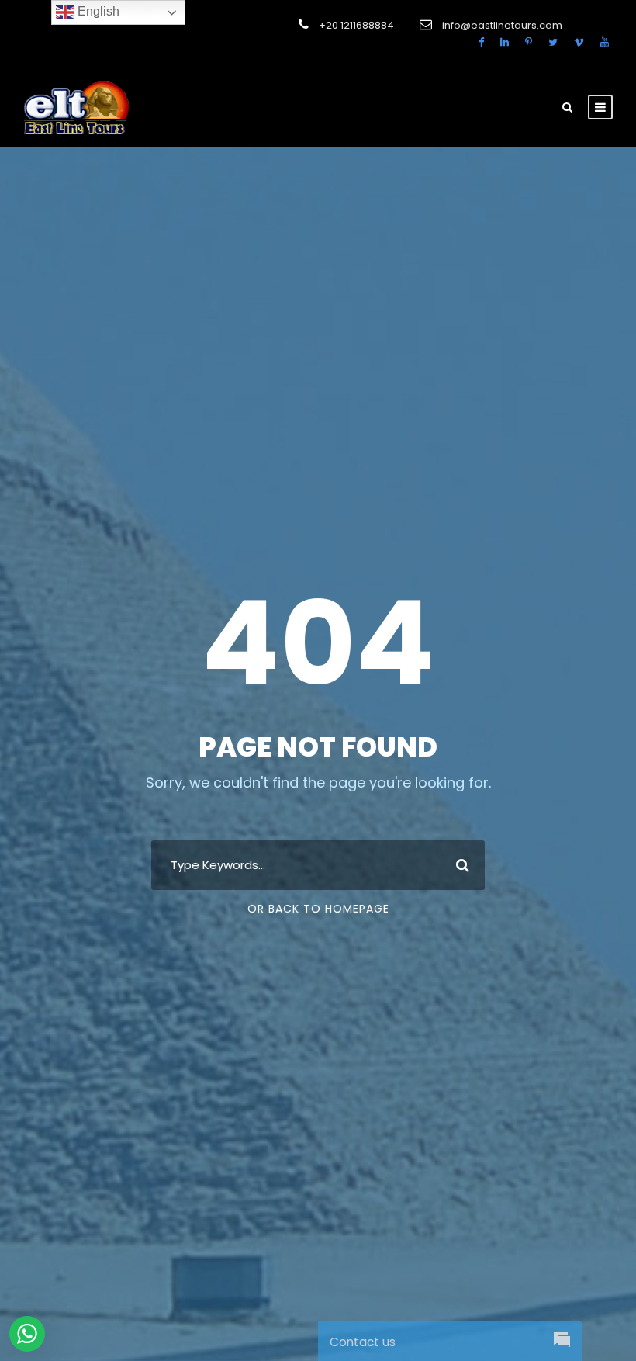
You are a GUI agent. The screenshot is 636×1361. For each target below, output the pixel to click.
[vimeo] (579, 42)
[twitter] (553, 42)
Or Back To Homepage (318, 908)
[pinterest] (528, 42)
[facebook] (481, 42)
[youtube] (604, 42)
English (96, 11)
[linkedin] (504, 42)
